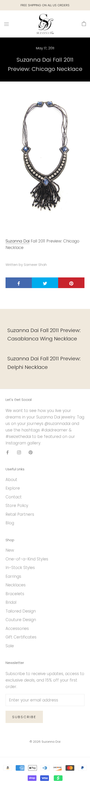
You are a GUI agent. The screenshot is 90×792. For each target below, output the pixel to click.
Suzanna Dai (18, 241)
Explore (13, 488)
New (10, 550)
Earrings (13, 576)
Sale (10, 646)
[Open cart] (84, 24)
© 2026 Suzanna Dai (45, 741)
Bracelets (15, 594)
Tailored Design (21, 611)
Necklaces (16, 585)
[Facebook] (7, 452)
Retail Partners (20, 514)
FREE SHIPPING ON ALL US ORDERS (45, 5)
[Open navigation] (6, 24)
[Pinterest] (31, 452)
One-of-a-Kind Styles (27, 559)
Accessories (17, 628)
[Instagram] (19, 452)
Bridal (11, 602)
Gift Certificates (21, 637)
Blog (10, 523)
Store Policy (17, 505)
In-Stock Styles (20, 567)
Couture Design (21, 619)
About (11, 479)
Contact (14, 497)
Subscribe (24, 716)
